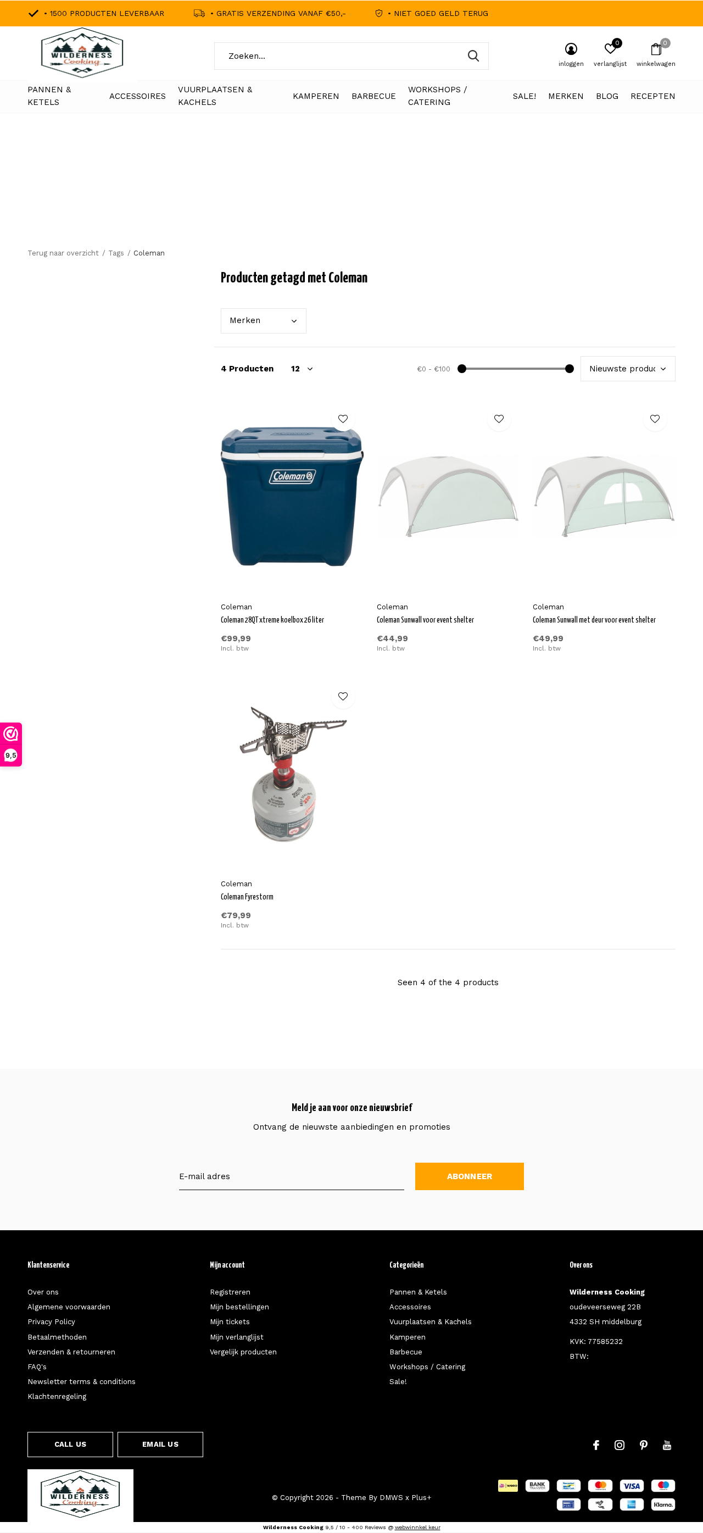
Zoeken (473, 56)
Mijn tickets (230, 1322)
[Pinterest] (644, 1445)
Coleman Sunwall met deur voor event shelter (594, 620)
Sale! (524, 96)
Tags (116, 253)
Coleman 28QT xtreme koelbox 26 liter (272, 620)
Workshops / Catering (437, 96)
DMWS (391, 1497)
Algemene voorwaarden (68, 1307)
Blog (607, 96)
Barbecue (374, 96)
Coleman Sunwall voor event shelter (425, 620)
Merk (245, 320)
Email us (160, 1444)
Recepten (653, 96)
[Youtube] (667, 1445)
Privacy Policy (51, 1322)
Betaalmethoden (57, 1337)
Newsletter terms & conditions (81, 1382)
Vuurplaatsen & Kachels (215, 96)
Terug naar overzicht (63, 253)
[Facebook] (596, 1445)
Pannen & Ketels (49, 96)
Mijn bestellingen (239, 1307)
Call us (70, 1444)
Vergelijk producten (243, 1352)
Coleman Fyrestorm (247, 897)
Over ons (43, 1292)
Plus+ (421, 1497)
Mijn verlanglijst (237, 1337)
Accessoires (137, 96)
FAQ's (37, 1367)
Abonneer (470, 1176)
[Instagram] (619, 1445)
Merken (566, 96)
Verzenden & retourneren (71, 1352)
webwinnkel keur (417, 1527)
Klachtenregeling (56, 1396)
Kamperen (316, 96)
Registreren (230, 1292)
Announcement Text (352, 198)
